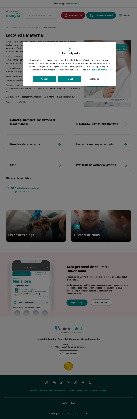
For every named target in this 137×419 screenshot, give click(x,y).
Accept (44, 78)
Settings (94, 78)
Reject (69, 78)
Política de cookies (99, 69)
